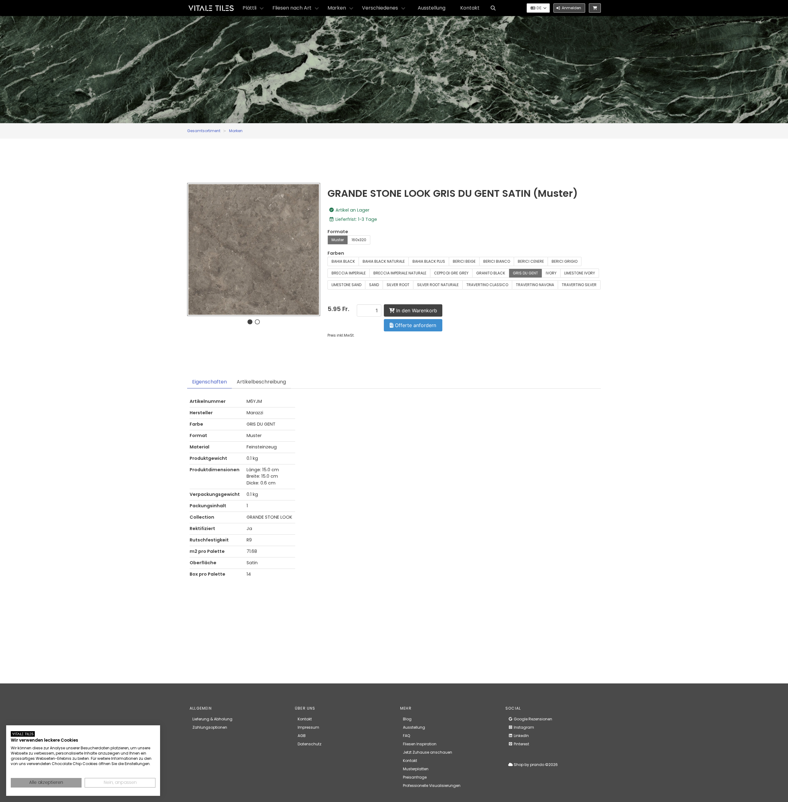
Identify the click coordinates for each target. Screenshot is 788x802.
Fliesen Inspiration (419, 744)
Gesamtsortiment (203, 130)
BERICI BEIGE (464, 261)
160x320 (359, 239)
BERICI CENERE (531, 261)
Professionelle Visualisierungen (431, 785)
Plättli (249, 7)
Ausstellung (431, 7)
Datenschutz (309, 744)
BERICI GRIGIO (564, 261)
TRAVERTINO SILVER (579, 284)
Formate (338, 232)
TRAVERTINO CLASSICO (487, 284)
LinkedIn (521, 735)
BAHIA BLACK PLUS (428, 261)
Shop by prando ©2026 (535, 764)
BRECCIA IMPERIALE (349, 273)
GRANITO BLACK (490, 273)
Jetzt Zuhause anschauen (427, 752)
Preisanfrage (415, 777)
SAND (374, 284)
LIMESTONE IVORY (579, 273)
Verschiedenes (380, 7)
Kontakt (470, 7)
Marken (337, 7)
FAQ (406, 735)
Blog (407, 719)
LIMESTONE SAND (346, 284)
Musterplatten (415, 769)
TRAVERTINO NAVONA (535, 284)
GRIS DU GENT (525, 273)
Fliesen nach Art (292, 7)
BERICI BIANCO (496, 261)
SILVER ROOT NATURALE (438, 284)
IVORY (551, 273)
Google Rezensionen (532, 719)
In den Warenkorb (416, 310)
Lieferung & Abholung (212, 719)
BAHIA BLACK (343, 261)
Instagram (523, 727)
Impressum (308, 727)
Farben (336, 253)
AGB (302, 735)
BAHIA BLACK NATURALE (384, 261)
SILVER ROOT (398, 284)
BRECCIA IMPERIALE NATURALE (399, 273)
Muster (338, 239)
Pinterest (521, 744)
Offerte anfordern (414, 325)
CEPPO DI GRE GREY (451, 273)
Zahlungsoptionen (209, 727)
